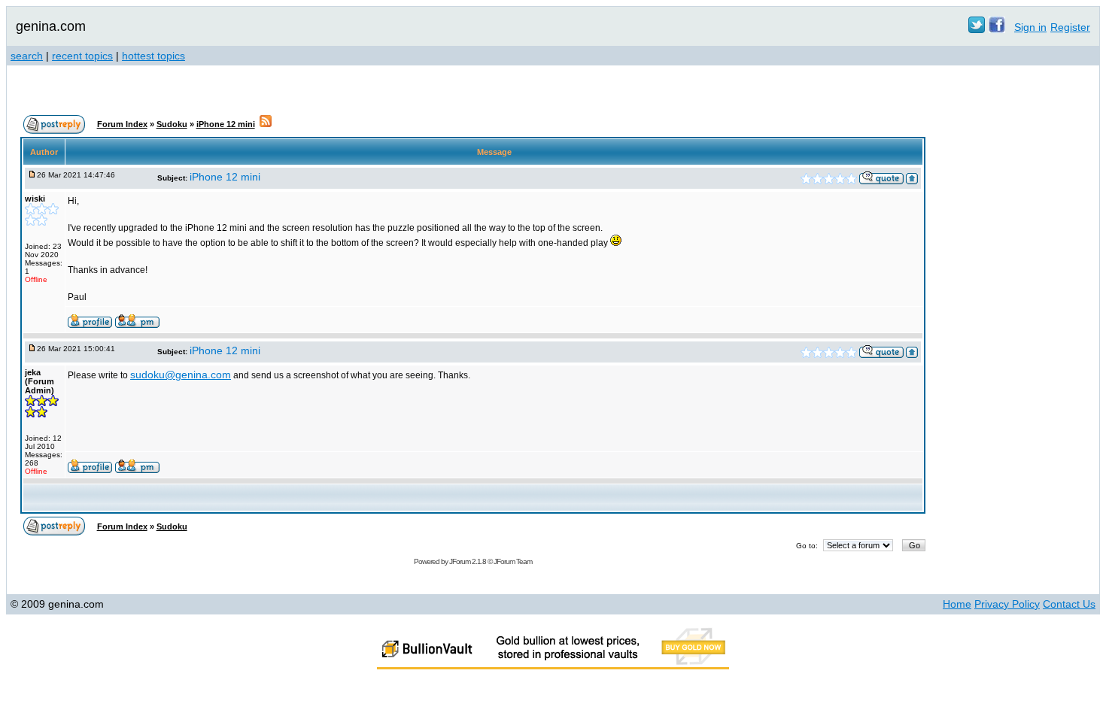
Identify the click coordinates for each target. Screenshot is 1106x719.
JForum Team (513, 561)
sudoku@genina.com (180, 375)
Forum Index (122, 124)
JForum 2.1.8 (467, 561)
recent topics (82, 56)
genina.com (51, 26)
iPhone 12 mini (225, 124)
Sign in (1030, 27)
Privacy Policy (1007, 604)
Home (957, 604)
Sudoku (171, 124)
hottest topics (153, 56)
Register (1070, 27)
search (27, 56)
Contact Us (1069, 604)
